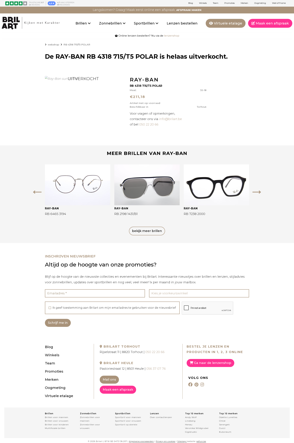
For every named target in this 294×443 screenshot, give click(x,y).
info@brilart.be (170, 119)
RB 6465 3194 (55, 214)
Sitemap (181, 441)
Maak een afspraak (272, 23)
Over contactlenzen (161, 417)
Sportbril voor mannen (128, 417)
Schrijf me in (58, 323)
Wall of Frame (279, 3)
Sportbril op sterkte (126, 424)
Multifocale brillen (55, 428)
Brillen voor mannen (56, 417)
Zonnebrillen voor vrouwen (90, 426)
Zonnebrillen (111, 23)
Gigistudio (191, 432)
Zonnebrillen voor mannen (90, 419)
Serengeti (224, 424)
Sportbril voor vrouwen (128, 421)
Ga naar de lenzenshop (212, 363)
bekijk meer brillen (147, 231)
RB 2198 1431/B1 (126, 214)
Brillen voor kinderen (57, 424)
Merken (244, 3)
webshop (53, 44)
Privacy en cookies (165, 441)
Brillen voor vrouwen (56, 421)
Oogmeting (260, 3)
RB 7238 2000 (194, 214)
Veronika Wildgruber (197, 428)
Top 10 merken (194, 413)
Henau (188, 424)
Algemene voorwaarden (141, 441)
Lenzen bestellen (182, 23)
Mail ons (109, 379)
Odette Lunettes (228, 417)
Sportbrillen (145, 23)
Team (215, 3)
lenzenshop (171, 35)
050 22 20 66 (148, 124)
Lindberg (190, 421)
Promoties (229, 3)
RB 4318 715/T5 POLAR (76, 44)
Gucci (222, 428)
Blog (190, 3)
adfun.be (201, 441)
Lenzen (154, 413)
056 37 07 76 (156, 369)
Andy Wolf (191, 417)
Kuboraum (225, 432)
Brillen (82, 23)
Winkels (203, 3)
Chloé (222, 421)
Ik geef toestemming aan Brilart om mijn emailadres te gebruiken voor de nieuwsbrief (114, 308)
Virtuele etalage (227, 23)
